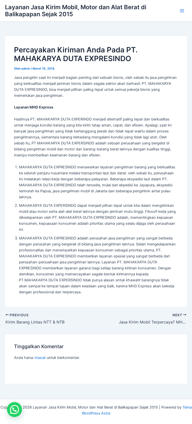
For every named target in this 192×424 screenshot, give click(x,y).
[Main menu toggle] (182, 11)
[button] (14, 409)
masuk (40, 357)
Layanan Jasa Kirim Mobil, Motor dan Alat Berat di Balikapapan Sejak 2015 (75, 10)
